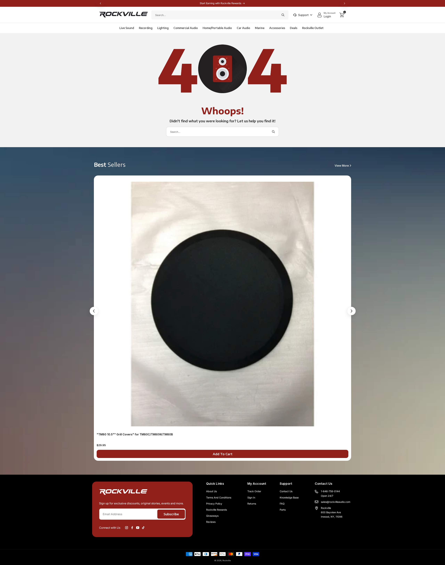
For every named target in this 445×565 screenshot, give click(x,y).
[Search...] (283, 15)
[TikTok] (143, 527)
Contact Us (286, 491)
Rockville (226, 560)
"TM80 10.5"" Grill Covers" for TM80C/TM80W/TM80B (135, 434)
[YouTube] (137, 527)
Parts (283, 509)
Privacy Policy (214, 503)
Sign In (251, 497)
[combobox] (219, 14)
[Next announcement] (345, 3)
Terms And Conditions (218, 497)
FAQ (282, 503)
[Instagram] (126, 527)
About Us (211, 491)
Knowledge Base (289, 497)
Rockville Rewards (216, 509)
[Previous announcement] (100, 3)
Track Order (254, 491)
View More (342, 165)
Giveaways (212, 515)
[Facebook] (132, 527)
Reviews (211, 521)
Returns (251, 503)
